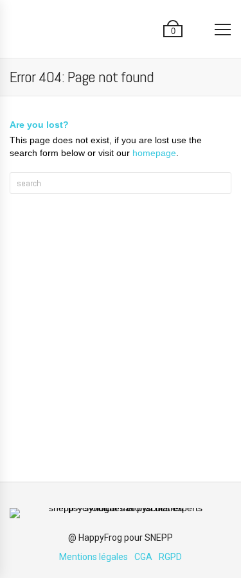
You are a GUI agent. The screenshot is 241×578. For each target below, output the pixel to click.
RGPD (170, 556)
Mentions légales (93, 556)
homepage (154, 153)
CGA (143, 556)
